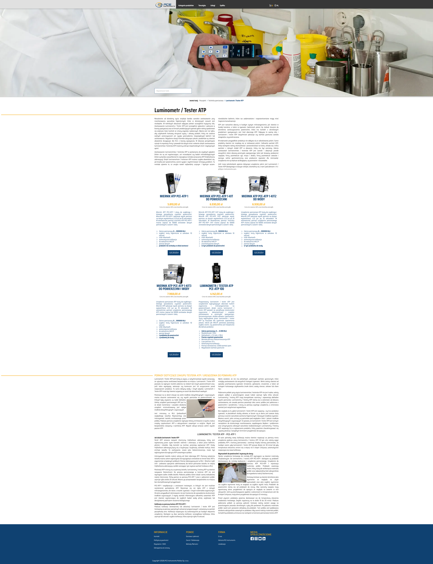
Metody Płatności (192, 544)
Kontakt (156, 536)
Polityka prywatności (161, 540)
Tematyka (202, 5)
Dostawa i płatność (192, 536)
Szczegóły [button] (174, 252)
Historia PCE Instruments (226, 540)
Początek (202, 100)
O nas (220, 536)
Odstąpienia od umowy (162, 548)
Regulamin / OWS (160, 544)
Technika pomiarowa (215, 100)
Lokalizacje (222, 544)
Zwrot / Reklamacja (192, 540)
